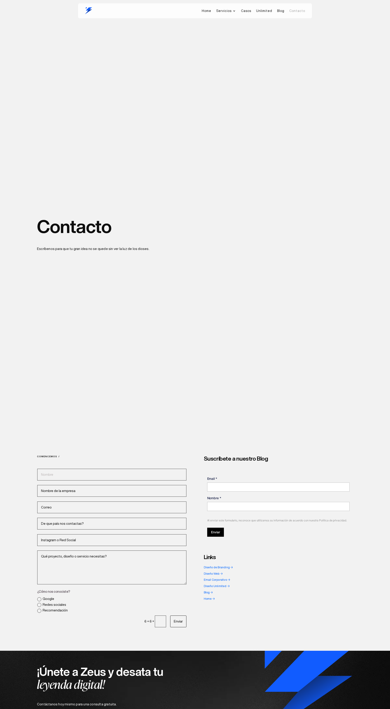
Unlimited (264, 10)
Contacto (297, 10)
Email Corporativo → (217, 579)
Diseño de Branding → (218, 567)
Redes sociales (54, 604)
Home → (209, 598)
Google (48, 598)
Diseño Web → (213, 573)
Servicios (224, 10)
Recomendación (55, 610)
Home (206, 10)
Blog (280, 10)
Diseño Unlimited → (217, 586)
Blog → (208, 592)
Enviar (178, 621)
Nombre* (214, 498)
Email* (212, 478)
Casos (246, 10)
